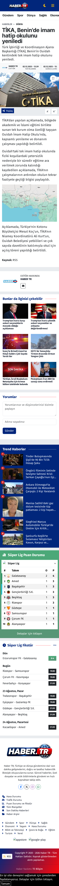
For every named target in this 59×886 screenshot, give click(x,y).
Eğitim (51, 830)
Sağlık (43, 15)
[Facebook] (20, 786)
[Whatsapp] (38, 786)
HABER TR (26, 279)
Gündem (7, 15)
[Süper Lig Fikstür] (54, 645)
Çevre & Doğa (36, 830)
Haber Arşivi (12, 814)
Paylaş (9, 110)
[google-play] (37, 840)
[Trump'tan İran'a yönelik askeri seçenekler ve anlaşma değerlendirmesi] (43, 311)
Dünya (31, 15)
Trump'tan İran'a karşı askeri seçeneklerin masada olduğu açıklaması (14, 324)
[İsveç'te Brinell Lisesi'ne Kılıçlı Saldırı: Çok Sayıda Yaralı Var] (15, 341)
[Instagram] (32, 786)
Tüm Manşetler (14, 807)
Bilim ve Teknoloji (14, 830)
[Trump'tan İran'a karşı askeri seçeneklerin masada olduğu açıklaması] (15, 311)
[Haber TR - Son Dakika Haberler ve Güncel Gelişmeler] (18, 5)
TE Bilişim (38, 868)
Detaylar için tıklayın (29, 633)
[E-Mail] (23, 285)
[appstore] (20, 840)
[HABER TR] (10, 281)
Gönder (9, 430)
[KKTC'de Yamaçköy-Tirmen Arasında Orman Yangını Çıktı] (43, 341)
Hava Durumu (13, 796)
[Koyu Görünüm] (45, 5)
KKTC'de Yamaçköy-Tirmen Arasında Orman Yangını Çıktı (43, 354)
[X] (26, 786)
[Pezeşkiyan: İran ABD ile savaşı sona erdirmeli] (43, 369)
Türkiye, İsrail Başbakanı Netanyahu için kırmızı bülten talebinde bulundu (15, 382)
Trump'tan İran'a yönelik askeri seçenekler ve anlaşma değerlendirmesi (43, 324)
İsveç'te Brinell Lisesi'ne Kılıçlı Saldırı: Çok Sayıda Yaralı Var (15, 354)
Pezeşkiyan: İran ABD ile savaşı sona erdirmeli (43, 380)
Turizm (8, 833)
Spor (20, 15)
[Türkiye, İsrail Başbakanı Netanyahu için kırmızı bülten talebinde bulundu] (15, 369)
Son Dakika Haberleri (17, 810)
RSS (8, 856)
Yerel (20, 833)
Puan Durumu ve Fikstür (19, 803)
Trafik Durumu (14, 800)
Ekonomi (10, 826)
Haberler (7, 24)
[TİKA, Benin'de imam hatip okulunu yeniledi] (29, 90)
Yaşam (23, 826)
